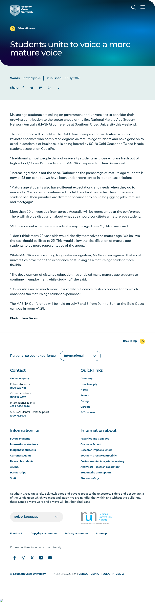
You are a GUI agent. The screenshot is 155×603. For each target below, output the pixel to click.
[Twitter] (31, 88)
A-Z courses (88, 412)
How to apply (89, 384)
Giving (85, 401)
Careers (85, 407)
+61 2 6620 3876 (20, 406)
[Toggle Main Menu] (142, 7)
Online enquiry (19, 379)
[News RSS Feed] (49, 88)
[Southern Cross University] (21, 11)
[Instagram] (23, 557)
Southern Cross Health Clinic (99, 456)
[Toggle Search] (133, 7)
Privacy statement (76, 534)
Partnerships (18, 473)
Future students (20, 439)
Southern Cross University (29, 574)
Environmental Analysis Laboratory (102, 461)
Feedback (16, 534)
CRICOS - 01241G (89, 574)
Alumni (14, 467)
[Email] (58, 88)
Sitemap (101, 534)
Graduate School (91, 444)
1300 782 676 (18, 416)
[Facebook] (23, 88)
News (84, 390)
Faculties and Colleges (95, 439)
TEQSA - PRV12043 (112, 574)
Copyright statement (44, 534)
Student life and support (96, 473)
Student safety (90, 478)
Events (85, 396)
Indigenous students (23, 450)
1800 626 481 (18, 388)
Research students (21, 461)
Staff (13, 478)
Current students (20, 456)
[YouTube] (50, 557)
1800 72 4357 (18, 397)
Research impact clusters (96, 450)
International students (24, 444)
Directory (86, 379)
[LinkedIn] (40, 88)
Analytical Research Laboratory (100, 467)
